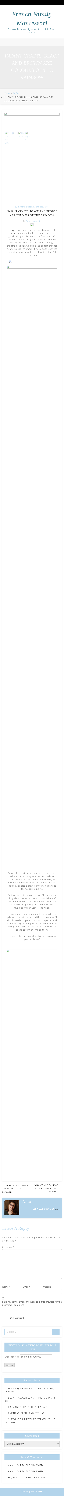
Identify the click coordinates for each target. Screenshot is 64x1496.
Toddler (43, 206)
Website (47, 1286)
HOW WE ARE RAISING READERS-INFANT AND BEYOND (45, 1188)
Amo (57, 1209)
